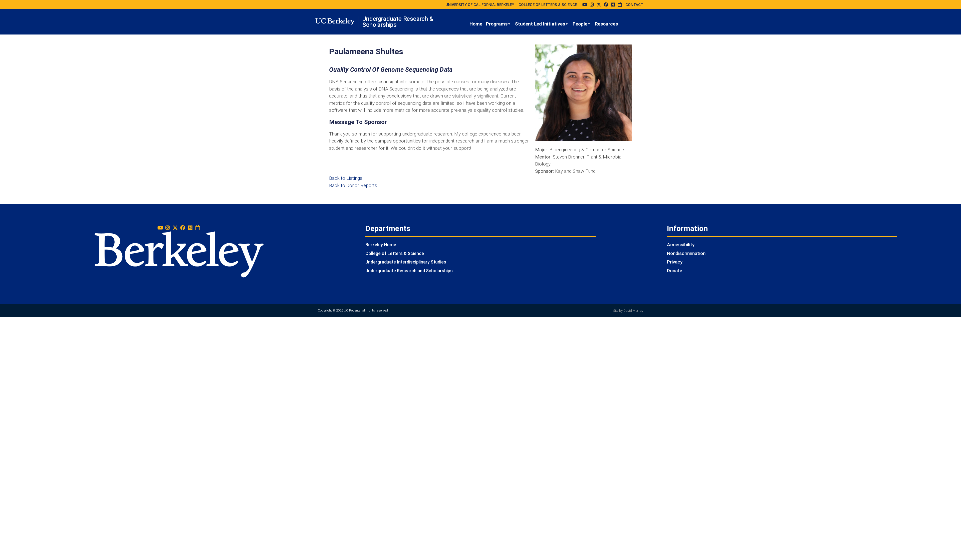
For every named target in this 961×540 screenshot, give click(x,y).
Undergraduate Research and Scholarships (409, 270)
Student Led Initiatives (540, 24)
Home (475, 24)
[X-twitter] (598, 4)
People (580, 24)
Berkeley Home (380, 244)
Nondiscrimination (686, 253)
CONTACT (634, 4)
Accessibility (680, 245)
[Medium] (612, 4)
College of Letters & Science (394, 253)
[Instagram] (591, 4)
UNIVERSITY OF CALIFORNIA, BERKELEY (479, 4)
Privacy (674, 262)
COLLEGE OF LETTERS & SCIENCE (548, 4)
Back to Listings (345, 178)
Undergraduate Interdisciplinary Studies (405, 261)
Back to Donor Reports (353, 185)
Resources (606, 24)
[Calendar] (619, 4)
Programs (497, 24)
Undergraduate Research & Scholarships (397, 21)
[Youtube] (584, 4)
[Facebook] (605, 4)
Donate (674, 271)
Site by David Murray (628, 310)
